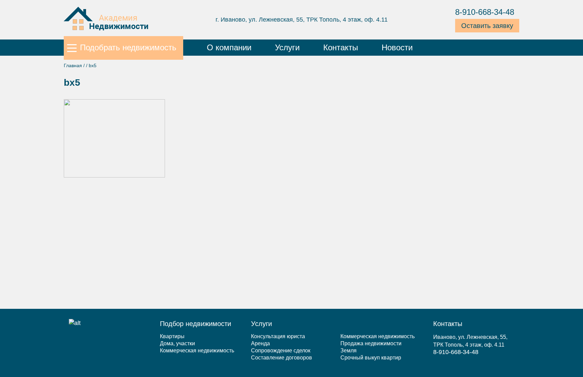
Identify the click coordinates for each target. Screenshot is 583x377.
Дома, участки (177, 343)
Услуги (287, 47)
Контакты (340, 47)
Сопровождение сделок (280, 350)
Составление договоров (281, 357)
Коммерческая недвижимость (197, 350)
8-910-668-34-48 (484, 12)
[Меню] (72, 47)
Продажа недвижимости (370, 343)
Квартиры (172, 336)
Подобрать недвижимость (128, 47)
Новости (397, 47)
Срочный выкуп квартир (370, 357)
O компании (229, 47)
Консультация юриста (278, 336)
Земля (348, 350)
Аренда (260, 343)
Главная (73, 65)
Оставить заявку (487, 25)
